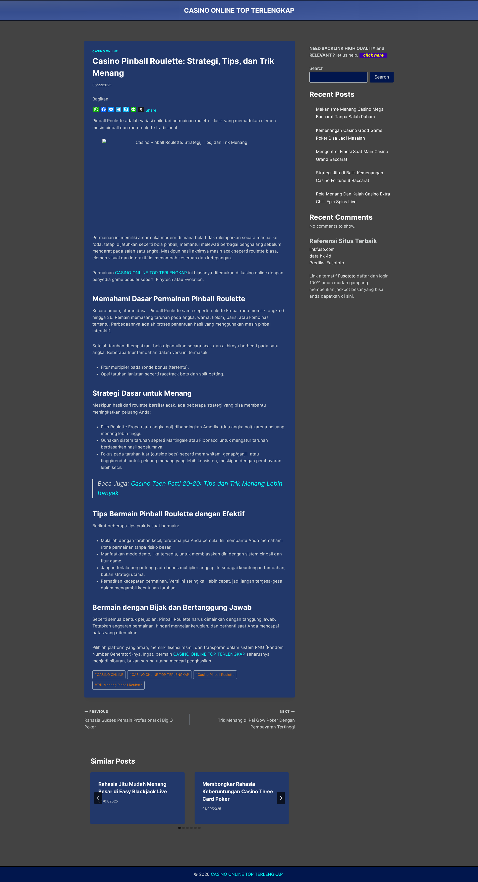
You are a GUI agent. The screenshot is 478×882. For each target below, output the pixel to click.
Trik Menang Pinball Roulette (118, 685)
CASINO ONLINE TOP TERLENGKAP (209, 654)
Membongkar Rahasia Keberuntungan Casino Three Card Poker (237, 791)
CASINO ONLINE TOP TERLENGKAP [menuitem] (151, 272)
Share (151, 110)
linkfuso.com (322, 249)
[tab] (179, 828)
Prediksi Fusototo (326, 262)
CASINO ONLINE (105, 51)
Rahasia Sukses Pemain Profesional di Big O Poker (128, 719)
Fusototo (347, 275)
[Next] (281, 798)
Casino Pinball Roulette (215, 675)
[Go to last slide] (98, 798)
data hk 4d (320, 256)
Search (316, 68)
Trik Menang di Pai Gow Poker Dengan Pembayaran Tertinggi (256, 719)
